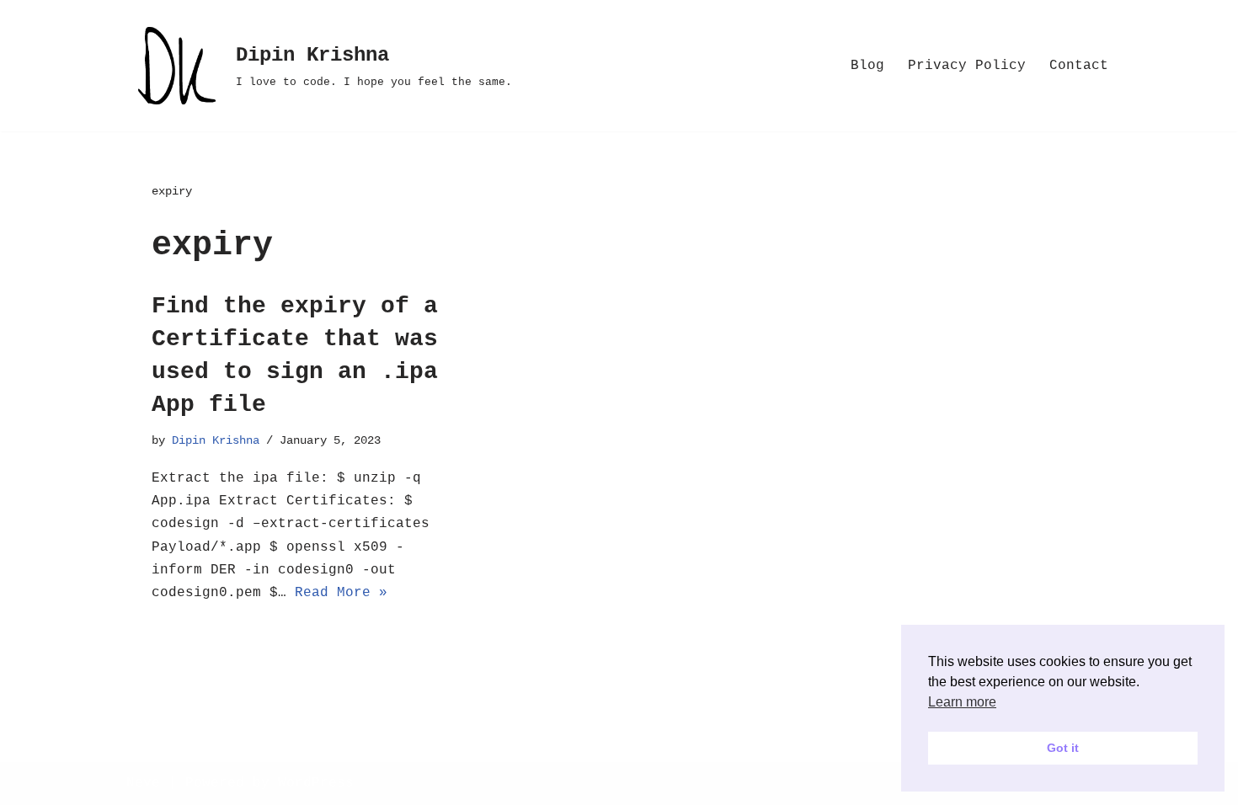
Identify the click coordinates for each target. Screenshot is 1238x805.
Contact (1078, 65)
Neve (143, 783)
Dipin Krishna (215, 440)
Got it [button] (1063, 747)
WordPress (316, 783)
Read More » (341, 592)
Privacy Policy (967, 65)
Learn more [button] (962, 702)
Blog (867, 65)
